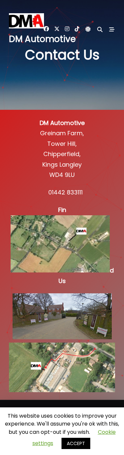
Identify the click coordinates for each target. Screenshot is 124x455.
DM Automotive (42, 39)
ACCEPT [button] (76, 443)
